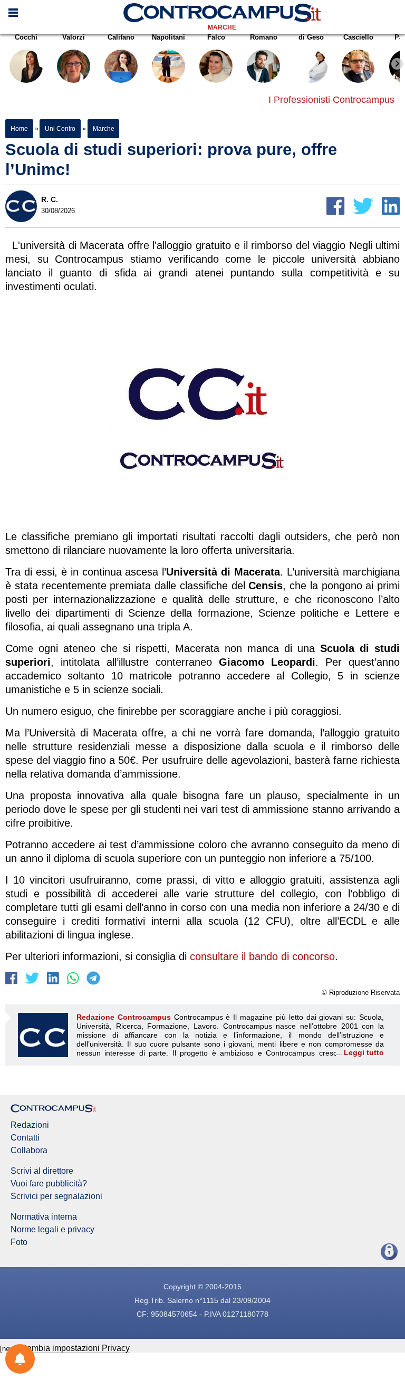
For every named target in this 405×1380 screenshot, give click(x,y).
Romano (263, 37)
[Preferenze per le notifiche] (20, 1359)
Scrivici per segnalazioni (56, 1196)
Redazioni (30, 1125)
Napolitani (168, 37)
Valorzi (73, 37)
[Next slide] (397, 64)
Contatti (25, 1138)
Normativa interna (44, 1217)
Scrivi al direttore (42, 1171)
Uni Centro (60, 128)
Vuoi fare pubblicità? (49, 1184)
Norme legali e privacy (52, 1229)
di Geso (311, 37)
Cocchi (26, 37)
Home (19, 128)
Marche (222, 27)
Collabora (29, 1150)
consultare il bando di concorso (262, 956)
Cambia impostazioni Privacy (75, 1348)
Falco (216, 37)
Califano (121, 37)
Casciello (358, 37)
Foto (19, 1242)
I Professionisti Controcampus (331, 99)
